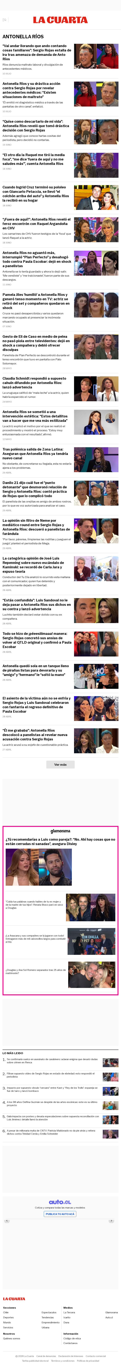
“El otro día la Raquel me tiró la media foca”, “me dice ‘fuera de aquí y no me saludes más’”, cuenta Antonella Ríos (34, 159)
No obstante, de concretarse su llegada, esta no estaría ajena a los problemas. (37, 466)
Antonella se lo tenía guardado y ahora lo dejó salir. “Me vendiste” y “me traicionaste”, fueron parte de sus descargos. (36, 275)
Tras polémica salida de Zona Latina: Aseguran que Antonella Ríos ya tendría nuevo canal (35, 453)
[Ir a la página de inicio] (60, 20)
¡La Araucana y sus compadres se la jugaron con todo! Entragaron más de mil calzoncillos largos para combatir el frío (36, 939)
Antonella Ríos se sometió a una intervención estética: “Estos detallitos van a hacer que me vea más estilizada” (35, 416)
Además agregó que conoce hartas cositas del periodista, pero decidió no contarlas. (32, 138)
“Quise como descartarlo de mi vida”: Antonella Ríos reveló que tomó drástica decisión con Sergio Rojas (36, 126)
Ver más (60, 764)
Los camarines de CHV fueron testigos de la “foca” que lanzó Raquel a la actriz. (37, 236)
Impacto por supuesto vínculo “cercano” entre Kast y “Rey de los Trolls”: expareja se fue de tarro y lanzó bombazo (52, 1089)
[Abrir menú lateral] (5, 19)
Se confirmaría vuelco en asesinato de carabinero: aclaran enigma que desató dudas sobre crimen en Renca (52, 1061)
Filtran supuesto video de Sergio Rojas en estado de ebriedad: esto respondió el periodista (51, 1075)
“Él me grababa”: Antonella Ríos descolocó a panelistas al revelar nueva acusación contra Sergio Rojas (35, 735)
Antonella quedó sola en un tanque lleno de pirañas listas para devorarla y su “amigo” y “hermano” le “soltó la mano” (36, 670)
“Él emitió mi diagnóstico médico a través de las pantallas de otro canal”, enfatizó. (33, 104)
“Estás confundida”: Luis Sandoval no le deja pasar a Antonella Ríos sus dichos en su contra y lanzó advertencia (37, 604)
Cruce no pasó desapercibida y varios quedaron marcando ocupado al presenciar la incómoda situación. (33, 317)
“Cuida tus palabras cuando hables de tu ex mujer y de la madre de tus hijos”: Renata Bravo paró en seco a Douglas (34, 905)
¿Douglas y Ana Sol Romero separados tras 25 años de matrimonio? (36, 971)
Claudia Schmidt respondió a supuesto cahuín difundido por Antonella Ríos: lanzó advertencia (34, 382)
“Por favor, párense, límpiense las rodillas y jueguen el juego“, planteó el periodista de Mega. (37, 541)
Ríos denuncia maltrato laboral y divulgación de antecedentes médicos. (33, 67)
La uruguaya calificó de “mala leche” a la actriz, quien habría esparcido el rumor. (36, 395)
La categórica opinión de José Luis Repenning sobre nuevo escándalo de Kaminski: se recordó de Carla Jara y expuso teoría (33, 565)
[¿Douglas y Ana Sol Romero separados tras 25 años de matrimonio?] (91, 975)
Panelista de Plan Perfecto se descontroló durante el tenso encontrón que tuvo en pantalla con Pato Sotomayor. (36, 359)
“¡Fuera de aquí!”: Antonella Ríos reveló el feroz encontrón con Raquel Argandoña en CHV (37, 223)
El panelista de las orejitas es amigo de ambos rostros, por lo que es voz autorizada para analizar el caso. (37, 503)
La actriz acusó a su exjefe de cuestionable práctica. (35, 745)
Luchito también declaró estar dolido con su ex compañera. (32, 617)
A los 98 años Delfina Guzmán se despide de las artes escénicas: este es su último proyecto (52, 1104)
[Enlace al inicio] (60, 832)
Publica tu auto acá (60, 1214)
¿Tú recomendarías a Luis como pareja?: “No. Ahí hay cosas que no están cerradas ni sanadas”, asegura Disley (60, 841)
